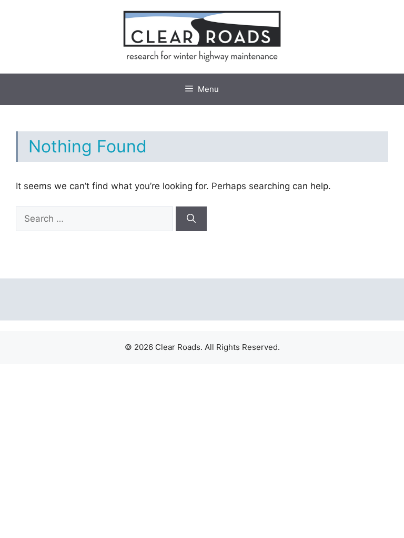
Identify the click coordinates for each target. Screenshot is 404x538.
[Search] (191, 219)
